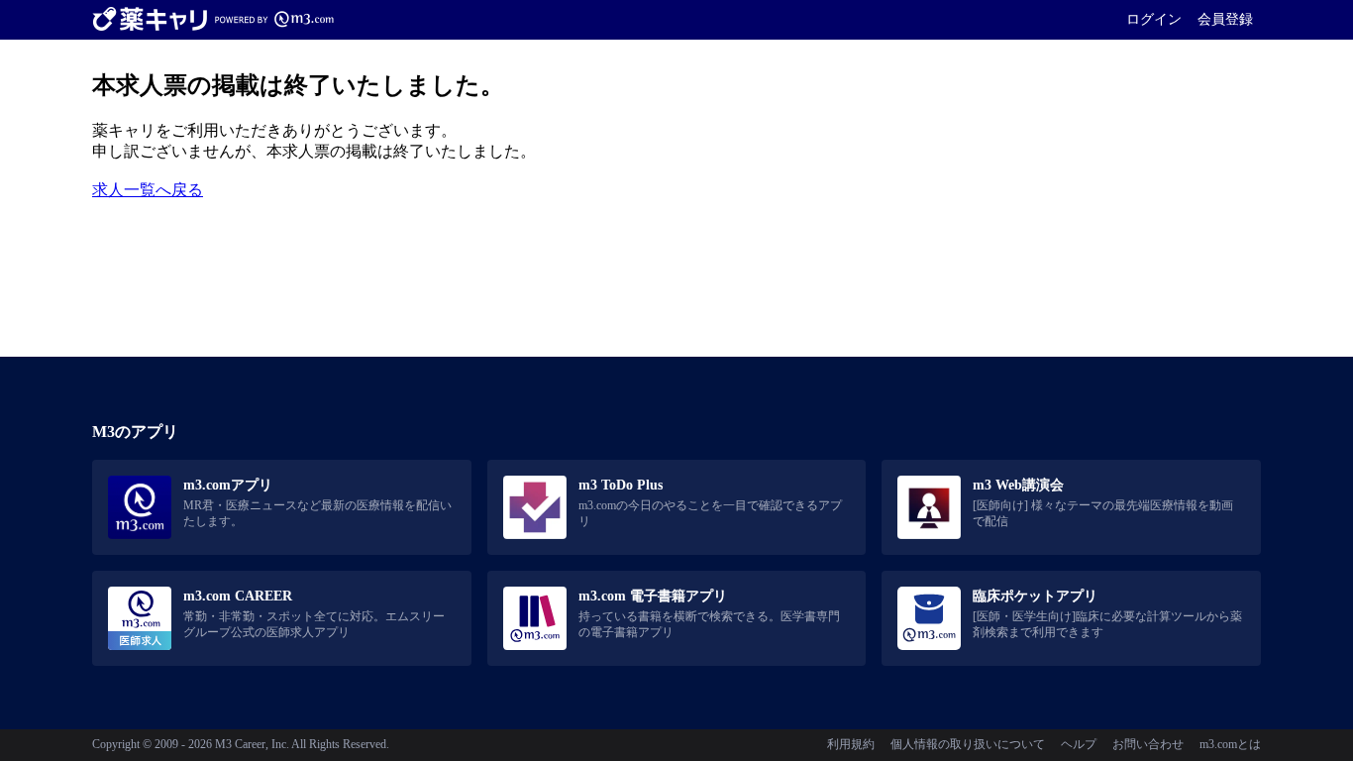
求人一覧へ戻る (147, 189)
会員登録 (1225, 19)
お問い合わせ (1148, 744)
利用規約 (851, 744)
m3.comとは (1230, 744)
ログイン (1154, 19)
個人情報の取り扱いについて (967, 744)
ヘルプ (1078, 744)
